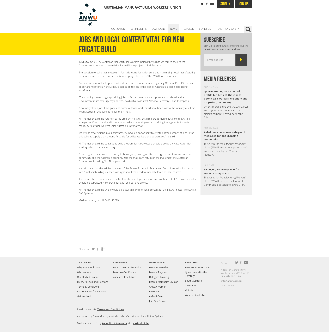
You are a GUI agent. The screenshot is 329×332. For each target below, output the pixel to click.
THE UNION (84, 262)
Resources (155, 291)
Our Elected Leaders (88, 277)
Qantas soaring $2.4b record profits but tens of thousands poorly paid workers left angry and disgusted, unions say (225, 97)
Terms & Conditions (88, 286)
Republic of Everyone (114, 323)
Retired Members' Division (163, 281)
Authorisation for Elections (92, 291)
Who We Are (84, 272)
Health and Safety (227, 28)
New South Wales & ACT (199, 267)
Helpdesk (188, 28)
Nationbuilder (141, 323)
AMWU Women (157, 286)
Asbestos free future (124, 277)
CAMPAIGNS (120, 262)
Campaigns (158, 28)
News (173, 28)
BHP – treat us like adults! (127, 267)
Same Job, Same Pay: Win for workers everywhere (221, 171)
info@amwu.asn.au (231, 280)
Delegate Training (159, 277)
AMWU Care (156, 296)
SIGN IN (225, 3)
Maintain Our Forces (124, 272)
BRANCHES (191, 262)
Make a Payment (158, 272)
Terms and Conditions (110, 309)
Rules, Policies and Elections (92, 281)
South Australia (193, 280)
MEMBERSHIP (156, 262)
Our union (118, 28)
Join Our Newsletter (160, 301)
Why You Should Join (88, 267)
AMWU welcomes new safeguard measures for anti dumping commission (224, 135)
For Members (138, 28)
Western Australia (195, 295)
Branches (204, 28)
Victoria (189, 290)
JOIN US (243, 3)
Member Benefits (158, 267)
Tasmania (190, 285)
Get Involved (84, 296)
